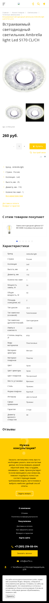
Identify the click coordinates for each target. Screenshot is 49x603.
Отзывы (24, 513)
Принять (10, 596)
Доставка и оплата (11, 203)
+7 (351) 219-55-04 (26, 546)
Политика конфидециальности (24, 517)
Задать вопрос (24, 493)
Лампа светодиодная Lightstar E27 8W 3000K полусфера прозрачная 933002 (29, 226)
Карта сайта (24, 538)
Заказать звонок (24, 553)
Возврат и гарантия (11, 206)
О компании (24, 508)
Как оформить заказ (24, 530)
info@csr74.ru (26, 561)
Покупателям (24, 521)
